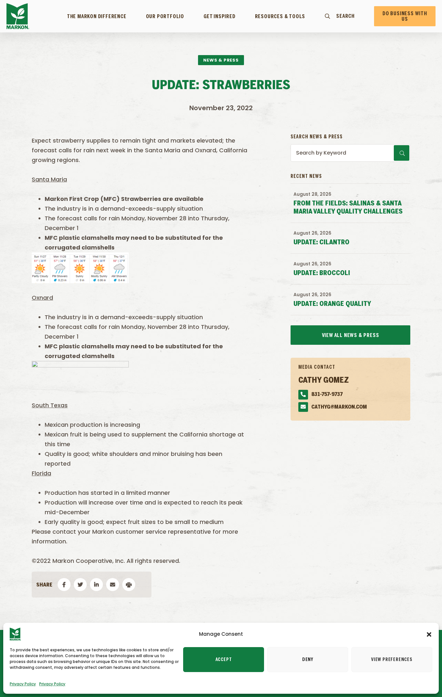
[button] (429, 634)
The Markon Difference (97, 16)
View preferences (392, 659)
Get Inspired (220, 16)
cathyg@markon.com (339, 407)
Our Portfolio (165, 16)
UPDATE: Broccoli (321, 273)
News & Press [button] (221, 60)
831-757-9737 (327, 394)
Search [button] (345, 16)
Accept (223, 659)
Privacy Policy (23, 684)
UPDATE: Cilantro (321, 242)
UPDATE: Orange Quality (332, 304)
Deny (307, 659)
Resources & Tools (280, 16)
